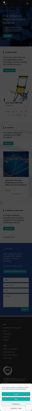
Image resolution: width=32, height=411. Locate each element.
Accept (16, 394)
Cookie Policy (13, 408)
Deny (16, 399)
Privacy (20, 408)
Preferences (16, 404)
